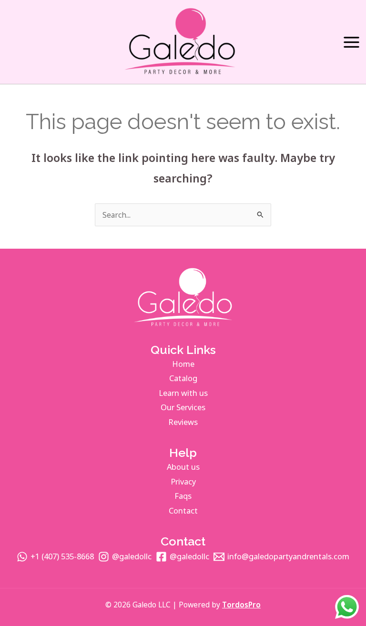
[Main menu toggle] (351, 42)
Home (183, 363)
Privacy (183, 481)
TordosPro (241, 604)
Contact (183, 510)
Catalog (183, 378)
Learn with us (183, 392)
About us (183, 466)
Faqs (183, 495)
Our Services (183, 407)
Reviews (183, 421)
